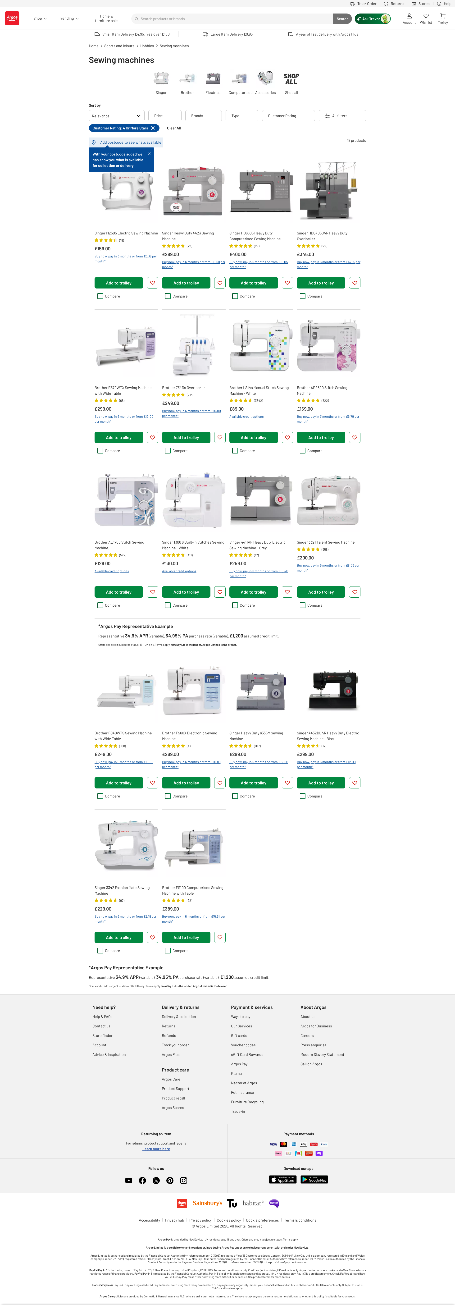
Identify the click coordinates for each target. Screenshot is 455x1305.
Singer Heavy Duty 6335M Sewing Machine (256, 736)
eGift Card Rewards (247, 1054)
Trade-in (238, 1111)
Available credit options (246, 416)
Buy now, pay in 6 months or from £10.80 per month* (191, 764)
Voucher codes (243, 1045)
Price (158, 115)
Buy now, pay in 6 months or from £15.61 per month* (193, 918)
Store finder (102, 1035)
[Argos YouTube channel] (128, 1180)
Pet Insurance (242, 1092)
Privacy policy (200, 1220)
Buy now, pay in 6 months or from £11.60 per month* (193, 264)
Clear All (174, 128)
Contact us (101, 1026)
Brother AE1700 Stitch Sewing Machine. (119, 545)
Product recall (173, 1098)
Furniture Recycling (247, 1101)
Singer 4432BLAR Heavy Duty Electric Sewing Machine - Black (328, 736)
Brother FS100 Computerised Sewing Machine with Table (192, 890)
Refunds (169, 1035)
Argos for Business (316, 1026)
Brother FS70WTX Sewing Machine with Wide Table (123, 390)
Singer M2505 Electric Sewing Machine (126, 233)
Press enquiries (313, 1045)
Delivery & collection (179, 1016)
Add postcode (111, 142)
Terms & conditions (300, 1220)
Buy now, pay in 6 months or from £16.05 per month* (258, 264)
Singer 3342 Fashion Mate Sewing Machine (122, 890)
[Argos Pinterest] (170, 1180)
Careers (307, 1035)
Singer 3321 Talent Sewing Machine (326, 542)
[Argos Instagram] (183, 1180)
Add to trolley (119, 282)
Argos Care (171, 1079)
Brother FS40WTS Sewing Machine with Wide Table (123, 736)
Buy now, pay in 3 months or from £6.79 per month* (328, 418)
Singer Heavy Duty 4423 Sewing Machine (188, 236)
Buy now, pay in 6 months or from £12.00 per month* (124, 418)
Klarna (236, 1073)
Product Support (175, 1088)
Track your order (175, 1045)
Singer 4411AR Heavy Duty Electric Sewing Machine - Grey (257, 545)
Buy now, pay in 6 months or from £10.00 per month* (191, 413)
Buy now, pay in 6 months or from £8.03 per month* (328, 567)
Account (99, 1045)
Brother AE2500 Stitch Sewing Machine (322, 390)
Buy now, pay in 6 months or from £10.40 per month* (258, 573)
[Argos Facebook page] (142, 1180)
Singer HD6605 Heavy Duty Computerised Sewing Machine (255, 236)
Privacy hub (174, 1220)
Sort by (95, 105)
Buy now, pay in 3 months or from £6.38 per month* (126, 258)
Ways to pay (240, 1016)
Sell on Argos (311, 1064)
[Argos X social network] (156, 1180)
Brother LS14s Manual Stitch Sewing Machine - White (259, 390)
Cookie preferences (262, 1220)
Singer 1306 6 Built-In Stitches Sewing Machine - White (193, 545)
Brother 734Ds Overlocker (183, 387)
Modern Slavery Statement (322, 1054)
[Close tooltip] (149, 153)
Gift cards (239, 1035)
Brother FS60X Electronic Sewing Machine (189, 736)
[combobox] (232, 19)
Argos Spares (173, 1107)
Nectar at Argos (244, 1083)
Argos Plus (171, 1054)
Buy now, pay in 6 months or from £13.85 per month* (328, 264)
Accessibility (149, 1220)
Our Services (241, 1026)
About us (307, 1016)
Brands (197, 115)
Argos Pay (239, 1064)
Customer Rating (282, 115)
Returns (168, 1026)
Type (235, 115)
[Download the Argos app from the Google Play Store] (314, 1182)
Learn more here (156, 1148)
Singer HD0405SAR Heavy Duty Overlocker (322, 236)
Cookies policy (229, 1220)
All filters (339, 115)
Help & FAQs (102, 1016)
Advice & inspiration (109, 1054)
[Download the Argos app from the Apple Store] (283, 1182)
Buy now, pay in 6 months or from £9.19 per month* (125, 918)
